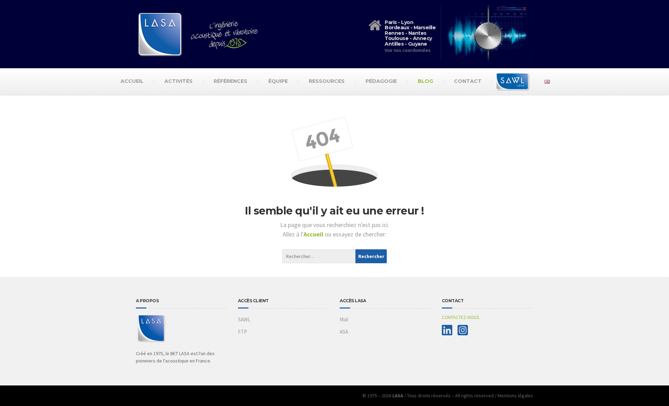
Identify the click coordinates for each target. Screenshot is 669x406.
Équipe (278, 81)
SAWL (244, 319)
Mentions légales (515, 395)
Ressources (327, 81)
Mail (344, 319)
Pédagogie (381, 81)
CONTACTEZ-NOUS (460, 317)
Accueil (132, 81)
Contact (468, 81)
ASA (344, 331)
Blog (425, 81)
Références (230, 81)
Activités (178, 81)
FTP (242, 331)
